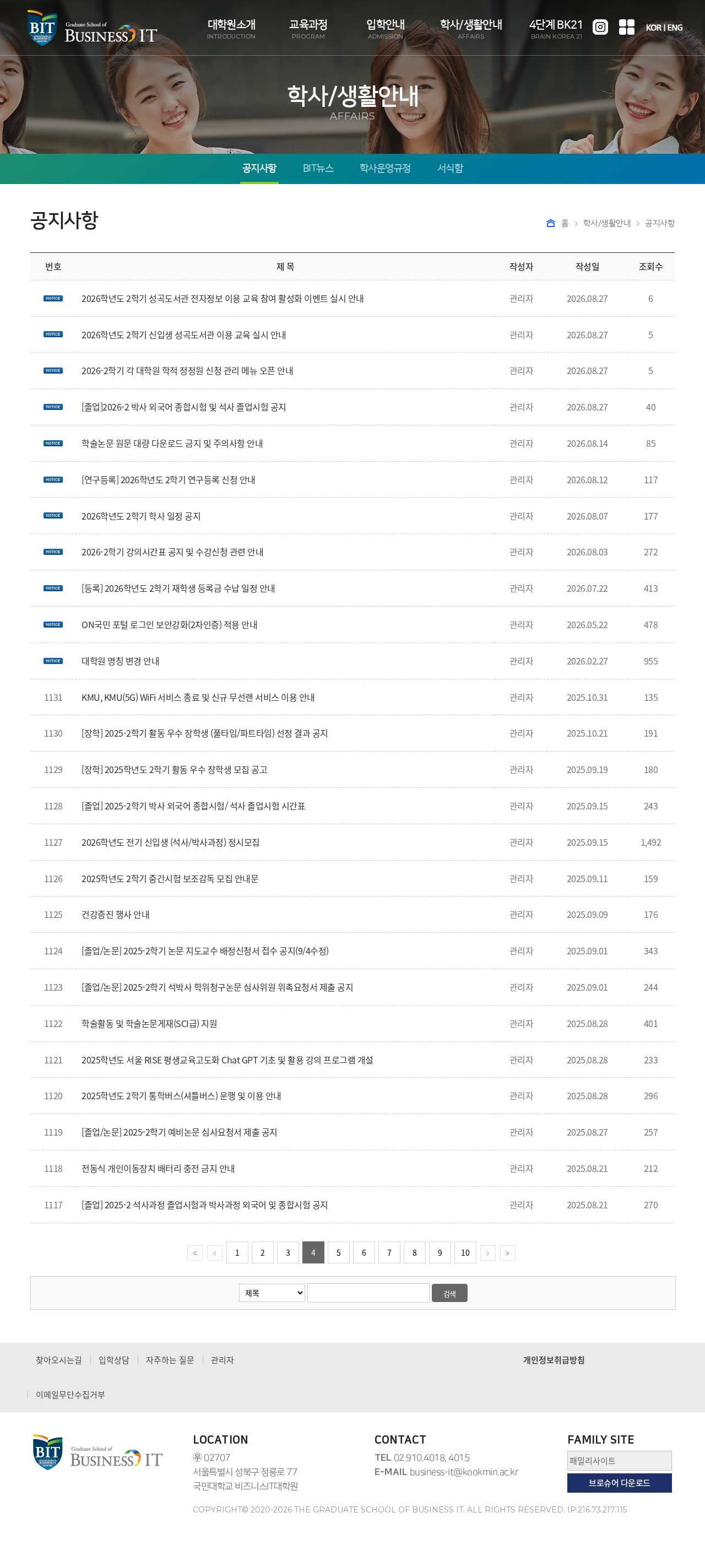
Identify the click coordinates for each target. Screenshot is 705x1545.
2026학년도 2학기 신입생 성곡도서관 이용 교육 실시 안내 (184, 334)
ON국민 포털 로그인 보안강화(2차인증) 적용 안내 (169, 624)
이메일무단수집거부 (70, 1395)
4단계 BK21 (556, 29)
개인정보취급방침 (554, 1360)
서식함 (450, 169)
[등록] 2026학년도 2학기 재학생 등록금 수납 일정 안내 (178, 588)
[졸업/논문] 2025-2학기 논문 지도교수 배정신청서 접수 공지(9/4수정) (205, 950)
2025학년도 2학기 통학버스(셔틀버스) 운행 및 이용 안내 (181, 1095)
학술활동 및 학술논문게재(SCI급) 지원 (149, 1023)
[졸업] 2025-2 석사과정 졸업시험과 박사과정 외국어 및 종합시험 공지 (205, 1204)
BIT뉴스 (318, 169)
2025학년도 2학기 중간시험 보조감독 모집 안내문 (170, 878)
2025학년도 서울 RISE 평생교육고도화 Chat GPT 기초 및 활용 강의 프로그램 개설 (227, 1059)
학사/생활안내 (471, 29)
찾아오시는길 (59, 1360)
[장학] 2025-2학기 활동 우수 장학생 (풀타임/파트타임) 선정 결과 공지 (205, 732)
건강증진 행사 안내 (115, 914)
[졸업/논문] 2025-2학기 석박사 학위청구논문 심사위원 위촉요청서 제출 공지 (217, 986)
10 (465, 1252)
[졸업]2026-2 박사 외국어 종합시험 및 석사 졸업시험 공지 (184, 406)
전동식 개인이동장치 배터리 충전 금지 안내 (158, 1168)
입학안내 (385, 29)
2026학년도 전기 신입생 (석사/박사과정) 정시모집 (171, 842)
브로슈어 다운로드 (619, 1483)
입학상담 (114, 1360)
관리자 (222, 1360)
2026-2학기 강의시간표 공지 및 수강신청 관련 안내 (172, 551)
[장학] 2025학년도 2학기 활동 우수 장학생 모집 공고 (174, 769)
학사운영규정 (385, 169)
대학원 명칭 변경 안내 (120, 660)
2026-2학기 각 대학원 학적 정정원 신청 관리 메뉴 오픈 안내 (187, 370)
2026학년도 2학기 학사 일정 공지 (141, 515)
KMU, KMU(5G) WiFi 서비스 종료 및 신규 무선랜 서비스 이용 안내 (198, 697)
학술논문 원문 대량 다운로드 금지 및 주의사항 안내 (172, 443)
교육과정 (308, 29)
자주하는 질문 (170, 1360)
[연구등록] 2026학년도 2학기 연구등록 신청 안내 (169, 479)
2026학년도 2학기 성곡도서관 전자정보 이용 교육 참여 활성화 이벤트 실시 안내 (223, 298)
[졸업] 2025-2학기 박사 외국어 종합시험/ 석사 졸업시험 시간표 (193, 805)
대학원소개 (231, 29)
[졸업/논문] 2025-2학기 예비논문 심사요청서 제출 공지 (180, 1131)
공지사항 (259, 169)
